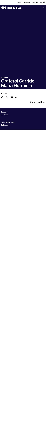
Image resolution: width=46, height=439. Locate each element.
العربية (42, 2)
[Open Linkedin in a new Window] (12, 97)
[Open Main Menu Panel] (43, 7)
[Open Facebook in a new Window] (2, 97)
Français (35, 2)
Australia (4, 114)
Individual (4, 125)
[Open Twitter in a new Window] (7, 97)
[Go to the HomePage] (11, 7)
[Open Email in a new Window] (16, 97)
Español (27, 2)
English (19, 2)
